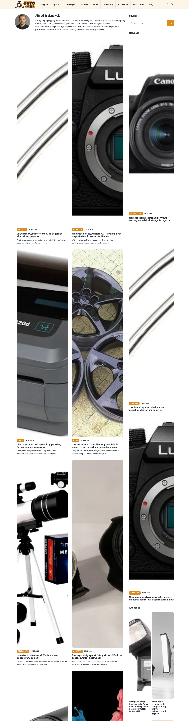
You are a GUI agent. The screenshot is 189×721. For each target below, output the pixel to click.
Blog (151, 4)
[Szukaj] (170, 23)
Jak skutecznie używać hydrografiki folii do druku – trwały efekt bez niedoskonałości (95, 445)
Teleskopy (108, 4)
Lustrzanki (138, 4)
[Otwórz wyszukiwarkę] (167, 4)
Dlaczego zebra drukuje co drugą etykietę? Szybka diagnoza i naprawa (39, 445)
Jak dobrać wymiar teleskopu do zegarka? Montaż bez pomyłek (39, 235)
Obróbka (84, 4)
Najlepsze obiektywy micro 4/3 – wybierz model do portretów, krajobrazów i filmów (97, 235)
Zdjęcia (44, 4)
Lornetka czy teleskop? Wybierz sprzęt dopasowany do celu (38, 656)
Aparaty (57, 4)
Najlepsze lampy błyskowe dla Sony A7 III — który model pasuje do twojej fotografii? (139, 706)
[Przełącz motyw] (172, 4)
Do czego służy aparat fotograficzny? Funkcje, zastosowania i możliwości (97, 656)
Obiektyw (70, 4)
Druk (95, 4)
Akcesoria (123, 4)
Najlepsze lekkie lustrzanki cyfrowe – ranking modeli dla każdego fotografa (149, 219)
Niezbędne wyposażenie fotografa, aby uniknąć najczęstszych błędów (159, 707)
